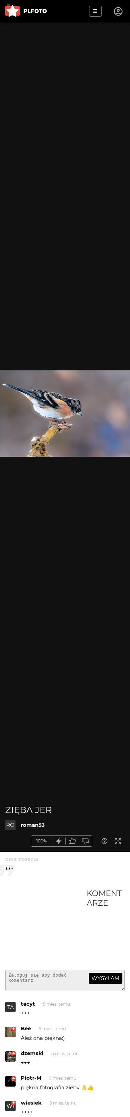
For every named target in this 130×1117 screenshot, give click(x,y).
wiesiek (31, 1102)
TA (10, 1007)
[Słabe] (86, 841)
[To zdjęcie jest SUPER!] (59, 841)
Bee (26, 1028)
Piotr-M (31, 1077)
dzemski (32, 1053)
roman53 (33, 825)
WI (10, 1106)
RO (10, 825)
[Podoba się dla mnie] (72, 841)
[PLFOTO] (26, 11)
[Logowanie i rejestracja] (118, 11)
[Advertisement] (46, 926)
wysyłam (105, 978)
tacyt (28, 1003)
